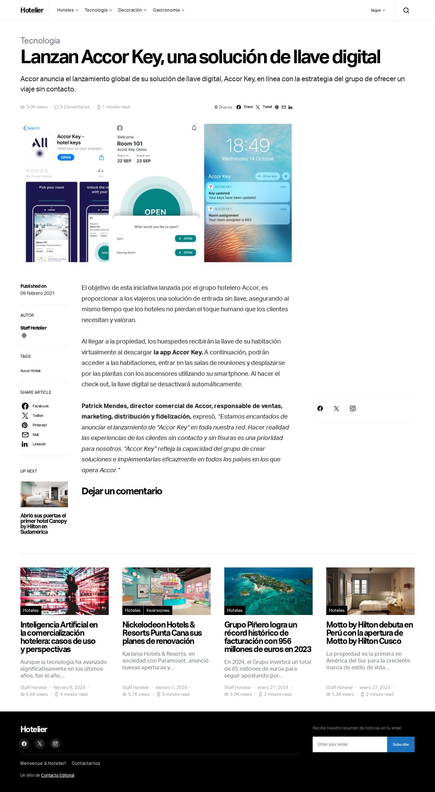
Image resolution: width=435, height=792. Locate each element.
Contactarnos (86, 763)
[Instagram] (352, 408)
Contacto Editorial (57, 775)
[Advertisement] (364, 331)
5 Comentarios (75, 106)
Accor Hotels (30, 370)
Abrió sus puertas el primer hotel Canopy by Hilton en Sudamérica (43, 523)
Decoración (130, 10)
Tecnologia (96, 10)
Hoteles (65, 10)
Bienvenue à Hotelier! (43, 763)
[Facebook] (320, 408)
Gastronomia (166, 10)
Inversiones (158, 610)
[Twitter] (336, 408)
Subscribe (401, 744)
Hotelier (31, 10)
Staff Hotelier (33, 328)
